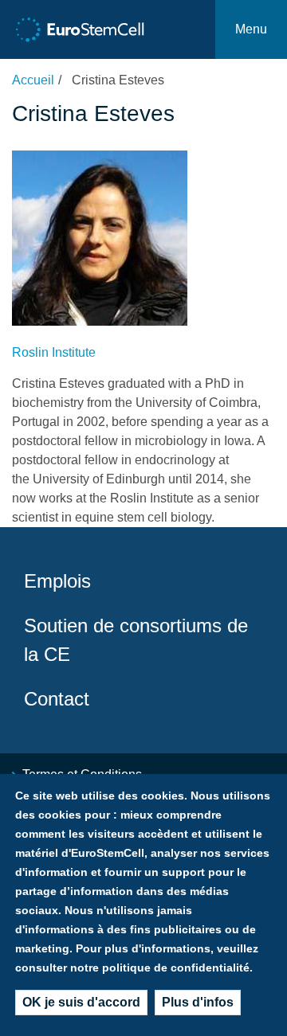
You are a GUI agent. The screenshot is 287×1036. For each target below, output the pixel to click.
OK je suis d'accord (81, 1002)
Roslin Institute (54, 352)
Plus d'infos (198, 1002)
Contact (56, 699)
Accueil (33, 80)
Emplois (57, 581)
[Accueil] (80, 30)
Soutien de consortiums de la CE (136, 640)
